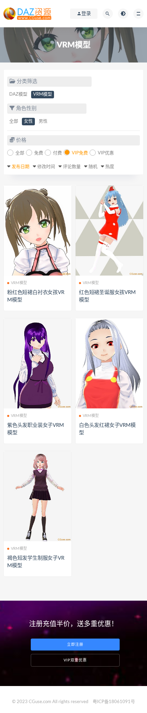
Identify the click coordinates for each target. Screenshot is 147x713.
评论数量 (72, 167)
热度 (109, 167)
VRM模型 (42, 94)
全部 (13, 121)
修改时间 (46, 167)
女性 (28, 121)
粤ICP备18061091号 (114, 702)
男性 (43, 121)
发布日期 (20, 167)
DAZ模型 (18, 94)
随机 (93, 167)
